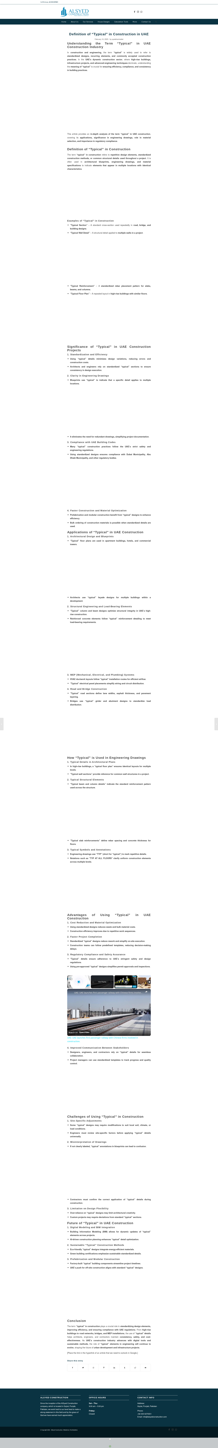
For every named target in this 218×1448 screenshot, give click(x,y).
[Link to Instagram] (138, 11)
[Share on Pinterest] (104, 1367)
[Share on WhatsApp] (93, 1367)
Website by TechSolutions (70, 1430)
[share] (146, 992)
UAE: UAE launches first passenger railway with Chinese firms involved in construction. (108, 992)
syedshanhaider (117, 39)
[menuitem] (64, 22)
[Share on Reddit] (135, 1367)
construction (77, 52)
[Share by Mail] (145, 1367)
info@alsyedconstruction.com (155, 1416)
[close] (110, 1439)
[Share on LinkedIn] (114, 1367)
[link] (71, 992)
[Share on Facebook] (72, 1367)
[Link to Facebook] (134, 11)
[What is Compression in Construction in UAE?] (2, 724)
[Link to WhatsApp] (141, 11)
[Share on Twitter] (83, 1367)
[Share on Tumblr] (125, 1367)
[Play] (126, 982)
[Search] (156, 22)
